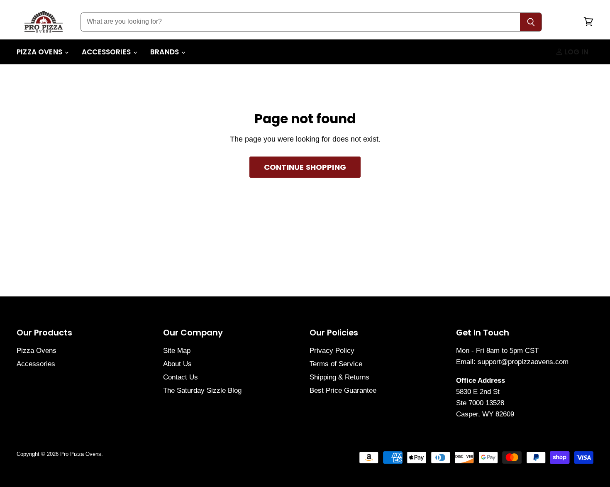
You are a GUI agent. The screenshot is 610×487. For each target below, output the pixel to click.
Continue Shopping (305, 167)
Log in (575, 52)
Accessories (107, 52)
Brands (165, 52)
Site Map (176, 351)
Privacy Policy (332, 351)
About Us (177, 364)
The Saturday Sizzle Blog (202, 390)
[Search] (531, 22)
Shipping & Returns (339, 377)
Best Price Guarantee (343, 390)
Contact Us (180, 377)
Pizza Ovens (40, 52)
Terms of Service (336, 364)
